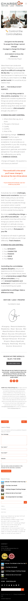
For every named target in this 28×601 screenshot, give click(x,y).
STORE (3, 581)
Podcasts (3, 509)
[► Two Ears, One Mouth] (2, 486)
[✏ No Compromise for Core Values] (2, 497)
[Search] (25, 502)
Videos (3, 506)
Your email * (4, 452)
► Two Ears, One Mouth (11, 485)
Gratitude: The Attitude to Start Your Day (15, 481)
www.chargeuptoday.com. (14, 408)
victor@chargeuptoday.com (8, 406)
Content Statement (6, 598)
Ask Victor (3, 512)
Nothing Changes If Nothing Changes (16, 489)
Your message (4, 434)
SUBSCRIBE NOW (14, 363)
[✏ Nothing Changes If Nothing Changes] (2, 490)
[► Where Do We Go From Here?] (2, 493)
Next (23, 421)
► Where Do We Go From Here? (13, 493)
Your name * (4, 447)
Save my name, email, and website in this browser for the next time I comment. (11, 466)
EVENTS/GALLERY (11, 581)
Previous (5, 421)
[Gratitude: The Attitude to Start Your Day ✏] (2, 482)
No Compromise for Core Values (14, 497)
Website (3, 458)
